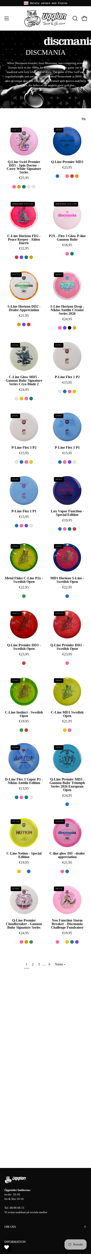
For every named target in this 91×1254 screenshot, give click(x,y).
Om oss (10, 1226)
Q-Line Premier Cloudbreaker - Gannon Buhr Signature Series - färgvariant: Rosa (21, 942)
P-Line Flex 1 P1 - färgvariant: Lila (26, 526)
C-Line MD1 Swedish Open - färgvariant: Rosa (69, 730)
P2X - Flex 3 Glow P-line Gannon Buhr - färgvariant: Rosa (67, 254)
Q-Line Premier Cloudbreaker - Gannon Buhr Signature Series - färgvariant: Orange (26, 942)
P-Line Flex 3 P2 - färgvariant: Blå (21, 462)
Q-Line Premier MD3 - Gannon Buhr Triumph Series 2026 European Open (67, 785)
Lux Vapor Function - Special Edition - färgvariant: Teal (69, 529)
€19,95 (67, 520)
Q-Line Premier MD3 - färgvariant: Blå (57, 176)
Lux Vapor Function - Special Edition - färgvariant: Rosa (64, 529)
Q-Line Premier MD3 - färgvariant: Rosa (67, 176)
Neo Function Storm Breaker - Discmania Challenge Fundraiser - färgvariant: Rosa (57, 942)
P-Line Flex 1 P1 (23, 511)
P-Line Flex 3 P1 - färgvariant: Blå (60, 462)
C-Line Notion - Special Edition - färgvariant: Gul (19, 871)
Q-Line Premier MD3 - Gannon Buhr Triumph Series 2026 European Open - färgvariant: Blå (67, 804)
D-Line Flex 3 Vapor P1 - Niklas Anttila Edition (24, 781)
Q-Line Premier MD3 (67, 162)
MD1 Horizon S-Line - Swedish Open (67, 580)
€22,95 (24, 248)
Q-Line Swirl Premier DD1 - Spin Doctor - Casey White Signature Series (24, 167)
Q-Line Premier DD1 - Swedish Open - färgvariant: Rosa (67, 663)
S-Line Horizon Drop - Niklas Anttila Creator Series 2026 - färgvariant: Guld (74, 328)
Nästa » (60, 964)
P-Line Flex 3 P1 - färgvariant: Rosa (64, 462)
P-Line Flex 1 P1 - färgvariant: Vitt (31, 526)
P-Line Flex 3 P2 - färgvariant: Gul (31, 462)
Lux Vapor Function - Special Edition (67, 513)
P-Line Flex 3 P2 (23, 447)
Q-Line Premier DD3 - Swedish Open (24, 647)
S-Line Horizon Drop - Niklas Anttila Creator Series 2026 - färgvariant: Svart (69, 328)
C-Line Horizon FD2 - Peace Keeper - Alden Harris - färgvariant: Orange (31, 257)
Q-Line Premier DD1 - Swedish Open (67, 647)
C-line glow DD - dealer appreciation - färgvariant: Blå (67, 871)
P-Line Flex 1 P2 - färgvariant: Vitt (60, 391)
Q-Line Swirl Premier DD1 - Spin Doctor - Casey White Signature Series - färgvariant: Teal (24, 187)
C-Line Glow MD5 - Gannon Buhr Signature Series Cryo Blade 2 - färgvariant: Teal (31, 398)
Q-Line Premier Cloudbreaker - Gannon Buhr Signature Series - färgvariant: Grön (31, 942)
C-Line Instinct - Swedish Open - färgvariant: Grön (21, 730)
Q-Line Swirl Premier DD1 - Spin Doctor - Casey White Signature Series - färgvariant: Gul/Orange (33, 187)
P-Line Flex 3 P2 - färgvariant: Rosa (26, 462)
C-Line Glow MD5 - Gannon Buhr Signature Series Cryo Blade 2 (24, 380)
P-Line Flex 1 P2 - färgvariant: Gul (74, 391)
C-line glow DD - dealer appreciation (67, 855)
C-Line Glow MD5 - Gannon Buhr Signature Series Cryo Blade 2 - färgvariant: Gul (21, 398)
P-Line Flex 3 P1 (67, 447)
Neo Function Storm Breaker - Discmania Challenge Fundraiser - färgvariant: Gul (67, 942)
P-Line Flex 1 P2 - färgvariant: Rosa (69, 391)
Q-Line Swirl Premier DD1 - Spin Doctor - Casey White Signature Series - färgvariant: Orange (19, 187)
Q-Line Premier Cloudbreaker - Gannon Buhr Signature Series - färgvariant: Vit (16, 942)
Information (15, 1242)
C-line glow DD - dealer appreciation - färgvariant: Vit (72, 871)
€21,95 (24, 315)
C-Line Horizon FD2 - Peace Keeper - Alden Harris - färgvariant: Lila (21, 257)
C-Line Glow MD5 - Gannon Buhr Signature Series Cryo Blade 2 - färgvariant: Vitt (16, 398)
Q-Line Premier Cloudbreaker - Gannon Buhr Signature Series (24, 924)
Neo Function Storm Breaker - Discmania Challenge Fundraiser (67, 924)
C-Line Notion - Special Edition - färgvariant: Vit (24, 871)
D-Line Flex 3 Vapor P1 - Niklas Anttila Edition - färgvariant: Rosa (21, 797)
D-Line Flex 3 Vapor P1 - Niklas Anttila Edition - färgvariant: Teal (26, 797)
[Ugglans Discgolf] (45, 18)
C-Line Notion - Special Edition (24, 855)
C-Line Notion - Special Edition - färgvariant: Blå (28, 871)
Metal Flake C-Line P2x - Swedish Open (24, 580)
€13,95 (24, 788)
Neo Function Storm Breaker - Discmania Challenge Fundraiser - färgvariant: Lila (77, 942)
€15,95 (67, 382)
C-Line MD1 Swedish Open (67, 714)
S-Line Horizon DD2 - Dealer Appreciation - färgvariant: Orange (19, 324)
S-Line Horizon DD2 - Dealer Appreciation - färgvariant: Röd (28, 324)
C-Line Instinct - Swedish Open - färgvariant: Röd (26, 730)
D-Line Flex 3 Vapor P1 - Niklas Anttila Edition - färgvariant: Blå (16, 797)
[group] (45, 3)
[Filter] (83, 119)
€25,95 (24, 178)
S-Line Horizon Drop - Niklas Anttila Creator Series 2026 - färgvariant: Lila (64, 328)
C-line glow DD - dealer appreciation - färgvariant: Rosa (62, 871)
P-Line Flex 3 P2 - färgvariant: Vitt (16, 462)
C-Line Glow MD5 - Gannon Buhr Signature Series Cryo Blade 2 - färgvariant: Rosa (26, 398)
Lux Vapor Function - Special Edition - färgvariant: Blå (60, 529)
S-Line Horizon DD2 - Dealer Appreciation (24, 308)
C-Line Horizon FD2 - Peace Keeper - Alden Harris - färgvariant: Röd (16, 257)
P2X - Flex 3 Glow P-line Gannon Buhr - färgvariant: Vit (62, 254)
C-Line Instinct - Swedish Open (24, 714)
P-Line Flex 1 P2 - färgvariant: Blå (64, 391)
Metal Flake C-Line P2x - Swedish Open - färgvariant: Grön (24, 596)
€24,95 (67, 319)
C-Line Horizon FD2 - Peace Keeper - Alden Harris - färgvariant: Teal (26, 257)
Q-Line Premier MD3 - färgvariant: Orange (77, 176)
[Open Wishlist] (6, 1247)
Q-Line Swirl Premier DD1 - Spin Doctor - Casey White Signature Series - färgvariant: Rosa (14, 187)
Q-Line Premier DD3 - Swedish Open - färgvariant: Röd (24, 663)
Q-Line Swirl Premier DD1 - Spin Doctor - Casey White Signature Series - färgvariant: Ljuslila (28, 187)
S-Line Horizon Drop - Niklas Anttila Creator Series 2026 (67, 310)
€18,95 (67, 245)
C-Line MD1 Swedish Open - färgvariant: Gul (64, 730)
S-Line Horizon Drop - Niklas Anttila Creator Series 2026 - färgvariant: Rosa (60, 328)
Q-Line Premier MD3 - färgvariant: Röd (72, 176)
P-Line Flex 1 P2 (67, 377)
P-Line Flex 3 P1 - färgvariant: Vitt (74, 462)
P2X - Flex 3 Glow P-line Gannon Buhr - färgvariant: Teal (72, 254)
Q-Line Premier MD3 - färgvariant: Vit (62, 176)
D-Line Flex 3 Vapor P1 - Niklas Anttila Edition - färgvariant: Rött (31, 797)
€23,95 (67, 167)
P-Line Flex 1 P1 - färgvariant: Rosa (21, 526)
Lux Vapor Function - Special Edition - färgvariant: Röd (74, 529)
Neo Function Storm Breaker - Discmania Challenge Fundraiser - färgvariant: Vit (62, 942)
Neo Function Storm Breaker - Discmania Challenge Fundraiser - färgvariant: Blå (72, 942)
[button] (75, 18)
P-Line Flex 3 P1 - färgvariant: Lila (69, 462)
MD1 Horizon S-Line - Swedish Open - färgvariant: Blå (67, 596)
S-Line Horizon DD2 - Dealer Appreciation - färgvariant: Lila (24, 324)
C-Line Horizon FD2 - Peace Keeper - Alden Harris (23, 239)
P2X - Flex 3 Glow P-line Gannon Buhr (67, 237)
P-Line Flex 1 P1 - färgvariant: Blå (16, 526)
